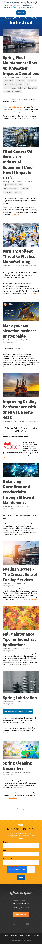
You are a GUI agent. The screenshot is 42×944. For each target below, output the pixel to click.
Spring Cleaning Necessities (17, 765)
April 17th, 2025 (20, 265)
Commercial (8, 80)
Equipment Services (11, 188)
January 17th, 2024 (21, 506)
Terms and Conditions (21, 937)
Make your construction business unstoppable (19, 331)
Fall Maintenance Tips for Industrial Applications (19, 639)
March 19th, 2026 (24, 182)
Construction (20, 80)
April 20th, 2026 (24, 77)
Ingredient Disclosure (24, 935)
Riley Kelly (9, 701)
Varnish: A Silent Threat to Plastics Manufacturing (19, 256)
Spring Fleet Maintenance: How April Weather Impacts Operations (21, 65)
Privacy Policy (16, 8)
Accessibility (35, 935)
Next (21, 809)
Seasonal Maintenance (12, 92)
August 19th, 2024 (21, 340)
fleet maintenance (15, 107)
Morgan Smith (10, 77)
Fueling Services (10, 88)
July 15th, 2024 (19, 421)
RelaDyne (8, 265)
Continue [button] (21, 12)
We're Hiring (21, 914)
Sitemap (5, 935)
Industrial (22, 88)
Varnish (18, 192)
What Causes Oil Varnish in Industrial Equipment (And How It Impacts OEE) (18, 165)
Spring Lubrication (20, 697)
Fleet (27, 84)
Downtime (32, 80)
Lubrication (32, 88)
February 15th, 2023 (21, 772)
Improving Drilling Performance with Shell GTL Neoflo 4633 (20, 409)
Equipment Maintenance (13, 84)
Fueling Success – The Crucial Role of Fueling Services (20, 574)
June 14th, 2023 (21, 701)
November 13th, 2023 (22, 583)
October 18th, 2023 (21, 648)
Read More (34, 118)
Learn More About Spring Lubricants (18, 711)
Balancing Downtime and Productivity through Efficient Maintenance (18, 492)
